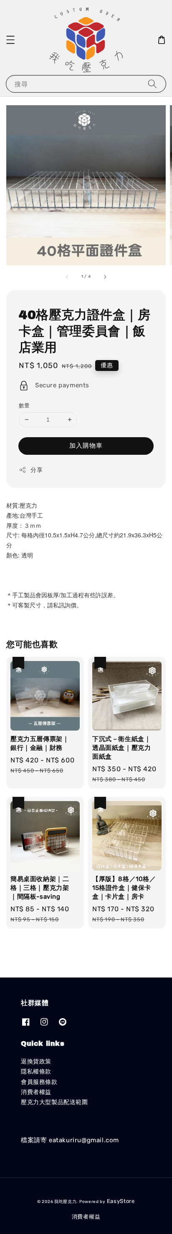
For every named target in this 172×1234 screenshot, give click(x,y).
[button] (10, 40)
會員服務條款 (39, 1082)
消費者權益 (36, 1092)
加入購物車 (86, 445)
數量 (24, 405)
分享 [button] (36, 470)
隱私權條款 (36, 1071)
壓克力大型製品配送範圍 (54, 1102)
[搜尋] (152, 83)
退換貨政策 (36, 1061)
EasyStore (121, 1201)
